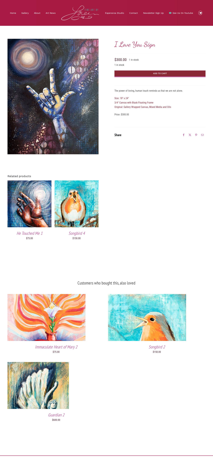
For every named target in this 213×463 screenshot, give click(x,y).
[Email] (202, 135)
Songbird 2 (157, 347)
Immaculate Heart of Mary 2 (56, 347)
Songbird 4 (76, 233)
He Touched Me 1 (30, 233)
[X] (190, 135)
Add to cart (23, 204)
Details (38, 204)
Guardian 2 (56, 415)
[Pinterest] (196, 135)
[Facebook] (184, 135)
